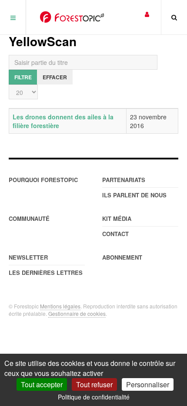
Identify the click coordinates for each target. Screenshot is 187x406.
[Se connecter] (147, 14)
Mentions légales (60, 306)
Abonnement (122, 257)
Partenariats (123, 180)
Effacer (55, 77)
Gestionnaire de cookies (77, 313)
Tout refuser (94, 384)
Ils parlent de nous (134, 195)
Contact (115, 234)
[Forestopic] (72, 17)
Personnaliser (147, 384)
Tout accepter (42, 384)
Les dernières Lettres (46, 272)
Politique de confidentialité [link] (94, 396)
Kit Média (116, 218)
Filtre (23, 77)
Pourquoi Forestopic (43, 180)
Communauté (29, 218)
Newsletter (28, 257)
